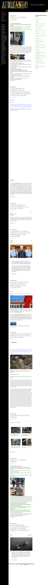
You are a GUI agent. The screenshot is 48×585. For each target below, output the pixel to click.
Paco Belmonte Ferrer (3, 53)
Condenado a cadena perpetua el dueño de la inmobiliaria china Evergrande (20, 233)
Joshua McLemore (3, 40)
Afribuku (36, 20)
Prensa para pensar (13, 15)
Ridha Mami (2, 56)
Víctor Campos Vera (3, 61)
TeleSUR (36, 64)
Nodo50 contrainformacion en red (40, 55)
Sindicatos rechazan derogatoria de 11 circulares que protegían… (15, 452)
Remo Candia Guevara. (4, 55)
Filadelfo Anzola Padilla (4, 36)
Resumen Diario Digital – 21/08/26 (20, 421)
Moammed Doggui (3, 47)
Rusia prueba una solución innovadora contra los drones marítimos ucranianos (19, 532)
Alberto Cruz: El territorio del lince (40, 23)
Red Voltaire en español (38, 59)
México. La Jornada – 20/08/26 (18, 466)
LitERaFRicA (37, 49)
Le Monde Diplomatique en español (40, 47)
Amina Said (2, 27)
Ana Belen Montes (3, 28)
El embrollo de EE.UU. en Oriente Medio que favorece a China (20, 330)
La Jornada (37, 43)
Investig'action (37, 38)
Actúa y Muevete (3, 15)
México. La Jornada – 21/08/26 (18, 18)
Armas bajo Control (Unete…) (39, 25)
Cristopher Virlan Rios (3, 35)
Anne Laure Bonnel (3, 29)
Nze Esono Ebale (3, 50)
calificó (25, 314)
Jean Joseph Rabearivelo (4, 38)
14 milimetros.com (38, 18)
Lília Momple (2, 44)
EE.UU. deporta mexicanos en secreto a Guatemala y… (26, 440)
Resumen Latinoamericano (39, 61)
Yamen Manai (4, 62)
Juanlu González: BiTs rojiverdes (40, 41)
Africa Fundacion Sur (38, 27)
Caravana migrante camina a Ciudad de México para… (15, 440)
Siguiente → (26, 569)
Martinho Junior (3, 46)
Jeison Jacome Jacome (4, 39)
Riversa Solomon (3, 57)
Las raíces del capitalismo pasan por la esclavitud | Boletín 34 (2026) (21, 340)
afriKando (3, 10)
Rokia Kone (2, 58)
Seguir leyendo (13, 80)
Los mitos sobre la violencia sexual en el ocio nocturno (19, 206)
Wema (2, 62)
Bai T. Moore (2, 30)
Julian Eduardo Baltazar (4, 41)
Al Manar (36, 22)
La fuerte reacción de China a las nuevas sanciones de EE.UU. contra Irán (19, 284)
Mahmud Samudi (3, 45)
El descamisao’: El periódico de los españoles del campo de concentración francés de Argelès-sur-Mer (20, 92)
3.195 (21, 569)
